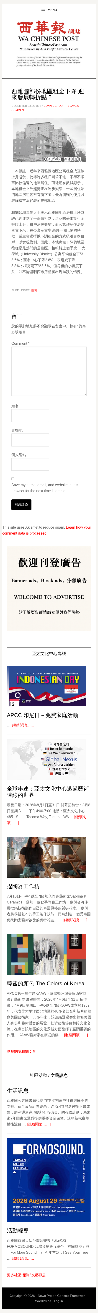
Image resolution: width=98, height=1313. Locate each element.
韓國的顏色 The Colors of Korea (45, 983)
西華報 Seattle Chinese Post (49, 35)
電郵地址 (18, 430)
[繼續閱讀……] (23, 725)
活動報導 (18, 1230)
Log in (58, 1301)
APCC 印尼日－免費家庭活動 (42, 715)
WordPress (43, 1301)
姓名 (15, 406)
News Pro (45, 1295)
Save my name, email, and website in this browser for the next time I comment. (44, 488)
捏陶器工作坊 (23, 886)
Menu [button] (52, 10)
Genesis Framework (71, 1295)
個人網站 (18, 455)
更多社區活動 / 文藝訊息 (26, 1275)
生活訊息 (18, 1091)
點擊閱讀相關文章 (21, 1052)
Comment (20, 343)
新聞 (34, 290)
